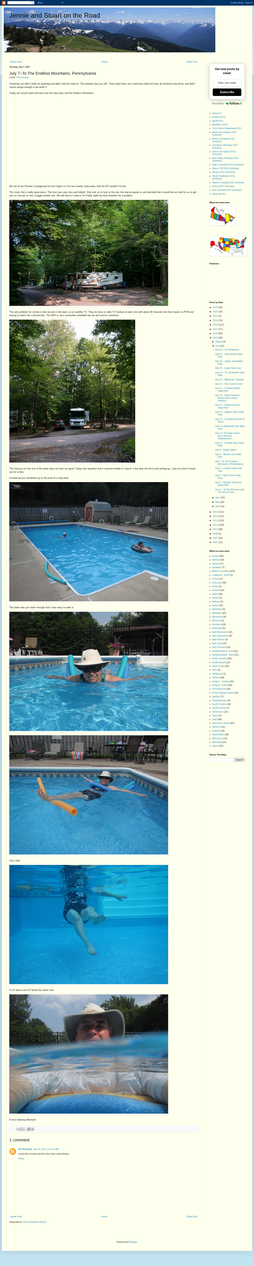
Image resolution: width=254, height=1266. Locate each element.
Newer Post (16, 62)
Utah (214, 719)
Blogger (133, 1242)
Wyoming (217, 742)
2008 (215, 533)
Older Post (192, 62)
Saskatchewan (219, 700)
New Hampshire (220, 635)
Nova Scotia (218, 666)
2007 (215, 538)
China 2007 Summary (223, 186)
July (217, 346)
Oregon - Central (220, 681)
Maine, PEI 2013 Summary (225, 168)
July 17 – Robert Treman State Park (227, 406)
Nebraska (217, 628)
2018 (215, 324)
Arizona (216, 563)
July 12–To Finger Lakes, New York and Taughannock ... (227, 436)
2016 (215, 333)
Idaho (215, 594)
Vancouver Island (221, 723)
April (218, 506)
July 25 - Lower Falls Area (228, 368)
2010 (215, 529)
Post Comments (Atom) (34, 1222)
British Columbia (220, 571)
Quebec (216, 696)
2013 (215, 516)
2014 (215, 512)
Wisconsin (217, 738)
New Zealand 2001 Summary (227, 190)
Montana (216, 624)
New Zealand (219, 647)
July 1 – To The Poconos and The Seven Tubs (229, 490)
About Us (216, 113)
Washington (218, 734)
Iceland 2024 (218, 117)
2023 (215, 311)
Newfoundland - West (223, 654)
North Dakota (219, 662)
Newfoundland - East (222, 651)
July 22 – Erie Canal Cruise (229, 384)
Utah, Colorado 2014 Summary (228, 164)
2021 (215, 316)
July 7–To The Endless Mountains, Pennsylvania (229, 462)
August (219, 341)
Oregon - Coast (220, 685)
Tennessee (217, 711)
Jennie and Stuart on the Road (54, 15)
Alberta (215, 559)
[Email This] (18, 1129)
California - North (220, 575)
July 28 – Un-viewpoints (227, 349)
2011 (215, 525)
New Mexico (218, 639)
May (217, 502)
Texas (215, 715)
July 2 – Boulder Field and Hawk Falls (228, 483)
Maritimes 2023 (220, 124)
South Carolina (219, 704)
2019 (215, 320)
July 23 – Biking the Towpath (229, 379)
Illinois (215, 597)
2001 (215, 542)
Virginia (216, 730)
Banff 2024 (217, 121)
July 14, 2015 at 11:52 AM (46, 1149)
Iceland (216, 590)
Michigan (216, 613)
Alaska (215, 556)
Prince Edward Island (223, 692)
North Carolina (219, 658)
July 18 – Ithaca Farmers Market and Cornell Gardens (227, 398)
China (215, 578)
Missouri (216, 620)
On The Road (25, 1149)
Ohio (214, 670)
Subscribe (227, 92)
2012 (215, 520)
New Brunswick (220, 632)
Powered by (218, 103)
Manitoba (217, 609)
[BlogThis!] (22, 1129)
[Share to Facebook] (29, 1129)
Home (104, 62)
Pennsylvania (22, 77)
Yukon (215, 746)
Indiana (216, 601)
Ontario (216, 677)
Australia (216, 567)
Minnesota (217, 616)
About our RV (219, 194)
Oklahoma (217, 673)
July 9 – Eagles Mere (225, 450)
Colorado (217, 582)
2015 (215, 337)
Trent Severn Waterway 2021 (227, 128)
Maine (215, 605)
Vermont (216, 727)
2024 (215, 307)
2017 (215, 329)
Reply (21, 1158)
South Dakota (219, 708)
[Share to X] (25, 1129)
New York (217, 643)
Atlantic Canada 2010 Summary (228, 182)
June (218, 497)
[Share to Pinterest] (32, 1129)
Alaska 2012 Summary (223, 172)
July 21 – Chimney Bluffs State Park (227, 389)
